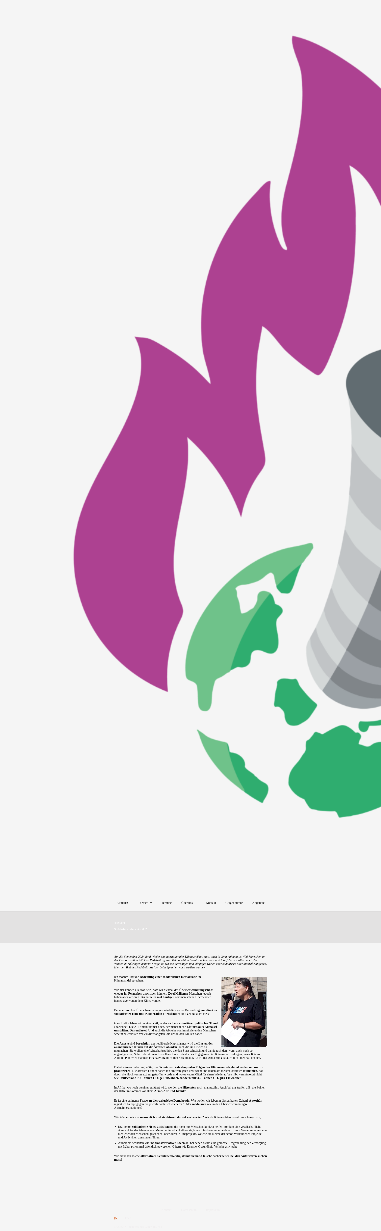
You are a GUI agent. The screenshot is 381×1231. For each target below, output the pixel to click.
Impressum (213, 1210)
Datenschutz (188, 1210)
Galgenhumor (234, 902)
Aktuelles (122, 902)
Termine (166, 902)
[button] (150, 903)
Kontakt (211, 902)
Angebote (258, 902)
